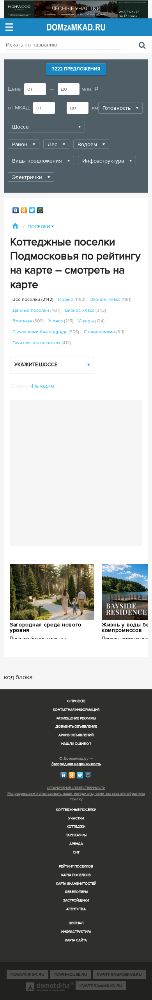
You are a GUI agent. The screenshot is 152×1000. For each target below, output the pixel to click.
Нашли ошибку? (76, 744)
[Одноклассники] (24, 210)
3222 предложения (76, 69)
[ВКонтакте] (16, 210)
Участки (76, 818)
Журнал (76, 923)
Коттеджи (76, 827)
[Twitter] (32, 210)
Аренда (76, 844)
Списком (21, 386)
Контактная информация (76, 710)
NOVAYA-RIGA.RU (27, 974)
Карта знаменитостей (76, 884)
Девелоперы (76, 892)
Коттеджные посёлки (76, 810)
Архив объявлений (76, 735)
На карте (43, 386)
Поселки (41, 227)
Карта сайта (76, 940)
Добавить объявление (76, 727)
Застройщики (76, 900)
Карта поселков (76, 875)
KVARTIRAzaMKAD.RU (101, 985)
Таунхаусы (76, 835)
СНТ (76, 852)
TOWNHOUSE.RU (70, 974)
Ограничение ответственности (76, 788)
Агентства (76, 909)
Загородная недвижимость (76, 764)
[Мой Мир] (40, 210)
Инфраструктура (76, 932)
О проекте (76, 701)
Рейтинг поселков (76, 866)
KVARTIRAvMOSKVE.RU (119, 974)
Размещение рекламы (76, 718)
